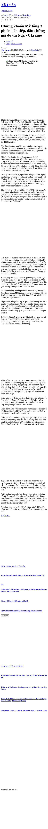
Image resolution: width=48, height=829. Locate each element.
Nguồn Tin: (5, 516)
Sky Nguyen (6, 50)
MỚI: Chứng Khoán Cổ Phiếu (13, 566)
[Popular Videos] (13, 15)
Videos (16, 15)
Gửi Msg (5, 616)
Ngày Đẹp (26, 15)
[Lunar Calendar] (21, 15)
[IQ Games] (2, 15)
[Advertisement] (24, 93)
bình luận (35, 50)
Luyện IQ (7, 15)
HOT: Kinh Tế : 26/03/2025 (12, 666)
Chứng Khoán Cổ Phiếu (14, 44)
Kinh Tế (9, 41)
